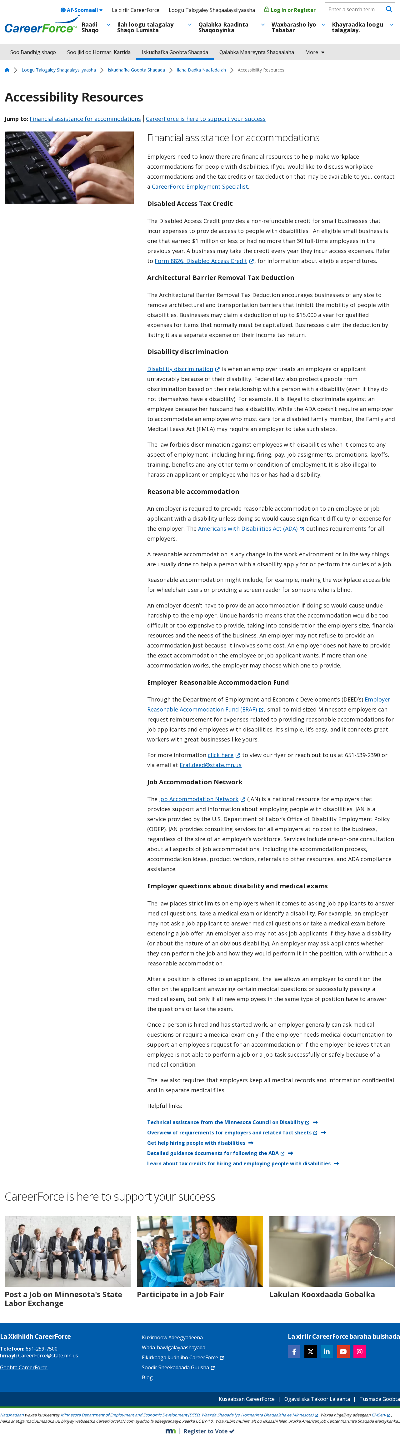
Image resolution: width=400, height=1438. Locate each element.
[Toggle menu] (109, 25)
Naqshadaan (12, 1415)
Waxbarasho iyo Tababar (294, 27)
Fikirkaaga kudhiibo (180, 1357)
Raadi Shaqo (90, 27)
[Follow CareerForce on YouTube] (343, 1351)
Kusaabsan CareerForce (247, 1399)
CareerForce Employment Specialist (200, 186)
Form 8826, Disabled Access (201, 261)
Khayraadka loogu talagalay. (357, 27)
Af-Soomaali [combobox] (82, 10)
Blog (147, 1377)
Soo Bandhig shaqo (33, 52)
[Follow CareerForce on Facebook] (294, 1351)
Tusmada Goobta (379, 1399)
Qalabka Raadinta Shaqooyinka (223, 27)
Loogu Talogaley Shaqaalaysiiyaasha (212, 10)
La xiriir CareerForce (135, 10)
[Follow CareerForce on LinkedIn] (327, 1351)
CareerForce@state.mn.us (48, 1355)
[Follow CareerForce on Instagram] (359, 1351)
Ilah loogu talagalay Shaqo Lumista (145, 27)
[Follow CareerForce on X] (310, 1351)
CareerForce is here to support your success (206, 118)
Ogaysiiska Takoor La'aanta (317, 1399)
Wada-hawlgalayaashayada (173, 1347)
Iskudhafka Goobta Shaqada (175, 52)
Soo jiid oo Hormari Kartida (99, 52)
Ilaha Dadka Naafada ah (201, 70)
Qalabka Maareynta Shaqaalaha (256, 52)
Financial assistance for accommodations (85, 118)
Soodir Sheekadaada (175, 1367)
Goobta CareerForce (24, 1367)
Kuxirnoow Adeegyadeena (172, 1337)
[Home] (42, 24)
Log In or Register (293, 10)
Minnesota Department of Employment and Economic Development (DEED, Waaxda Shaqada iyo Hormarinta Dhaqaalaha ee (187, 1415)
